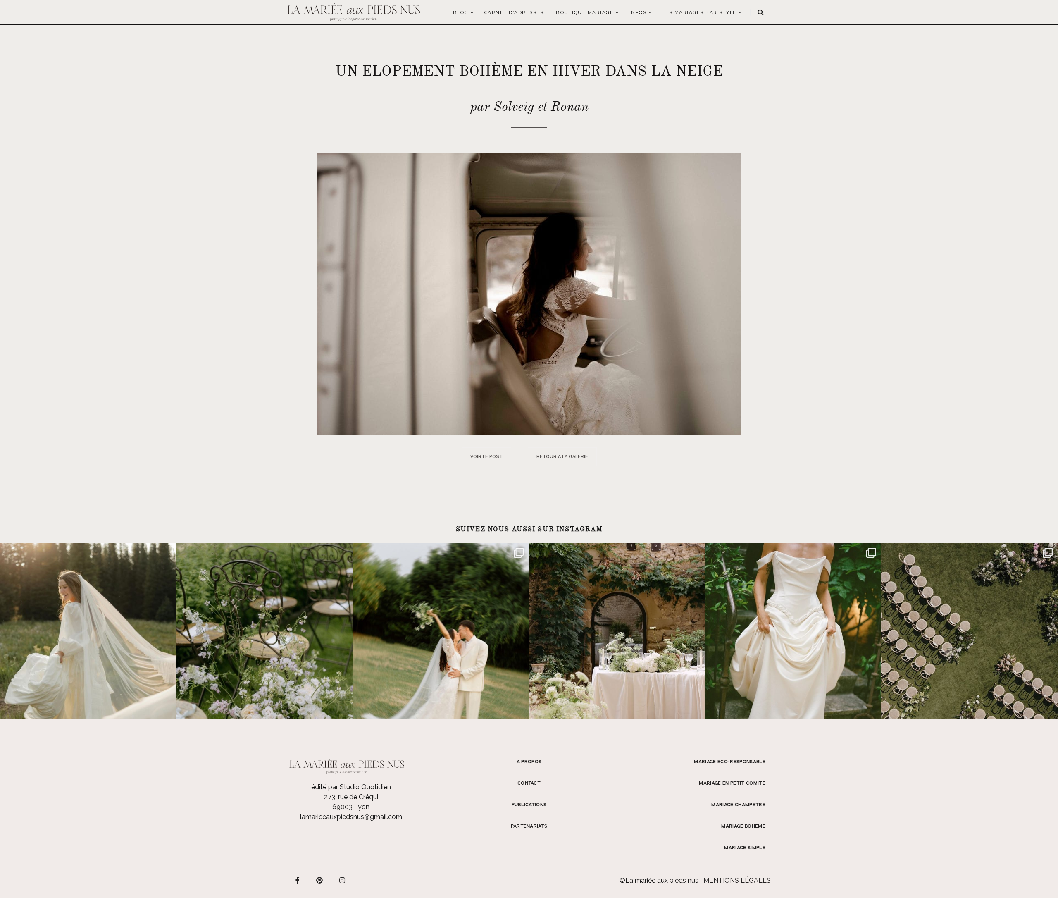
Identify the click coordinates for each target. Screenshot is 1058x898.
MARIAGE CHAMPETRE (738, 805)
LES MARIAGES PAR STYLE (699, 12)
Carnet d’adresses (514, 12)
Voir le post (486, 456)
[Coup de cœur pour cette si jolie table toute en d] (617, 631)
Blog (460, 12)
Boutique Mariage (584, 12)
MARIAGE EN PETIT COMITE (732, 783)
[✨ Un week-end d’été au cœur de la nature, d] (441, 631)
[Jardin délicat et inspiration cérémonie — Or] (969, 631)
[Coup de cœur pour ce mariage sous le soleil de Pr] (793, 631)
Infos (638, 12)
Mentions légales (737, 880)
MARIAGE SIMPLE (744, 848)
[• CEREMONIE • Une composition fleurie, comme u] (264, 631)
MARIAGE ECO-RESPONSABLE (729, 762)
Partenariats (529, 826)
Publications (529, 805)
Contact (529, 783)
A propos (529, 762)
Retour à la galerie (562, 456)
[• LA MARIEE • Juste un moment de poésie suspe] (88, 631)
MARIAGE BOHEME (743, 826)
